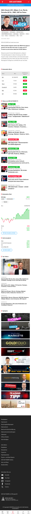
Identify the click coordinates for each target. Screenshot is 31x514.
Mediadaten (4, 419)
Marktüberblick (5, 454)
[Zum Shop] (8, 512)
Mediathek (4, 447)
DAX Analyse (16, 33)
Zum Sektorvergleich (7, 250)
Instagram (7, 481)
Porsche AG (4, 87)
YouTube (7, 478)
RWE (17, 35)
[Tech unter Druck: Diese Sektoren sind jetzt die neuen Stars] (15, 178)
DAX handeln (12, 32)
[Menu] (29, 1)
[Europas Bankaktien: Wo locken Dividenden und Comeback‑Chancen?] (15, 169)
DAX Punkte (22, 33)
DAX (3, 77)
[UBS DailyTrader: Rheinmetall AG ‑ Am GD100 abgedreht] (15, 142)
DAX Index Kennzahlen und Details (9, 233)
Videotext (3, 434)
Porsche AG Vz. (12, 35)
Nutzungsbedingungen (7, 424)
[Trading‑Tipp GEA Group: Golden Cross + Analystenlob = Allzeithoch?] (15, 115)
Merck (6, 35)
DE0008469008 (10, 198)
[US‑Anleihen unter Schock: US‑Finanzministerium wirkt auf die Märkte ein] (15, 160)
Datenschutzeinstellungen (8, 432)
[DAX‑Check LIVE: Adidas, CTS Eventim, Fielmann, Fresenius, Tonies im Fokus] (15, 124)
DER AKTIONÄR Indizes (7, 459)
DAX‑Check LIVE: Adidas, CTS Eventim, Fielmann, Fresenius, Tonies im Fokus (14, 285)
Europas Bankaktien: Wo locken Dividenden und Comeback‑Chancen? (14, 304)
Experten (3, 452)
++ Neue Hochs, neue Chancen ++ (15, 5)
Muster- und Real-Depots (7, 457)
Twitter (7, 486)
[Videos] (2, 512)
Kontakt (7, 475)
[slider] (8, 29)
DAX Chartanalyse (5, 32)
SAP (21, 35)
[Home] (18, 512)
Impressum (4, 422)
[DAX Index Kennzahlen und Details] (15, 216)
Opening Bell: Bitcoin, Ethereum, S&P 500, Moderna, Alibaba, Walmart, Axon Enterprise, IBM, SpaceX (15, 298)
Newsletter (4, 450)
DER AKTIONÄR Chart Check (7, 33)
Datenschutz (4, 427)
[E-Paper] (13, 512)
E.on (2, 35)
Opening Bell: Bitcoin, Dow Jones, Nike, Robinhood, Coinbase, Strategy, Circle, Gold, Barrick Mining (14, 279)
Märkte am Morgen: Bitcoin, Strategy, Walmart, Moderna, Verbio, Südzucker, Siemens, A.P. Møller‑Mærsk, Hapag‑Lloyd (13, 292)
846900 (3, 198)
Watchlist (5, 202)
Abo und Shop (5, 462)
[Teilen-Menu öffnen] (23, 512)
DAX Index (3, 197)
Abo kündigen (5, 439)
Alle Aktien (4, 445)
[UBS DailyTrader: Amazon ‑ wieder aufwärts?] (15, 188)
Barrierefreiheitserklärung (8, 429)
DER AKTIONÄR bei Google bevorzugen (10, 42)
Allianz (27, 33)
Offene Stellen (5, 437)
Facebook (7, 484)
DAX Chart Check (20, 32)
